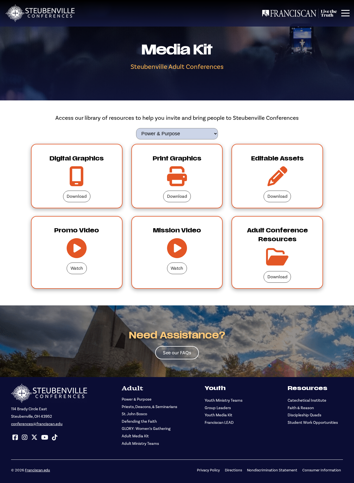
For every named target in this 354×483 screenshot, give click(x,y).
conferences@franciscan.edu (37, 424)
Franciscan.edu (37, 470)
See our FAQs (177, 352)
